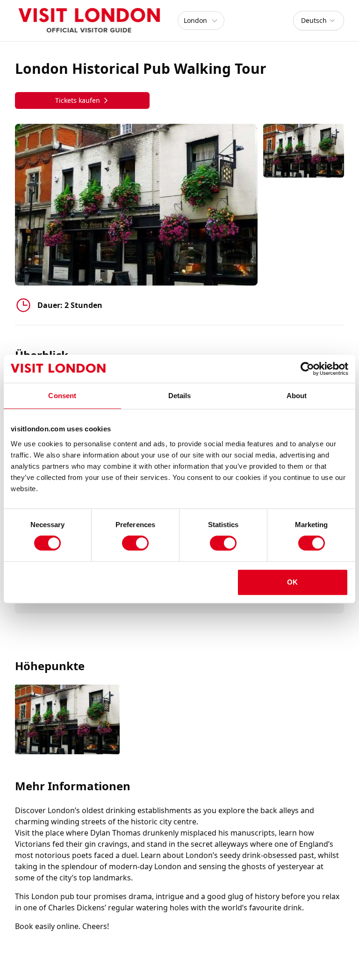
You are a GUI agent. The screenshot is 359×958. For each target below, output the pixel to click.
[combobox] (318, 20)
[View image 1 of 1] (303, 151)
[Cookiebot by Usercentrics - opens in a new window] (307, 369)
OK (292, 582)
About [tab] (297, 396)
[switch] (135, 543)
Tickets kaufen (77, 100)
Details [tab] (179, 396)
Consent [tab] (62, 396)
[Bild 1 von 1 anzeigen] (67, 720)
